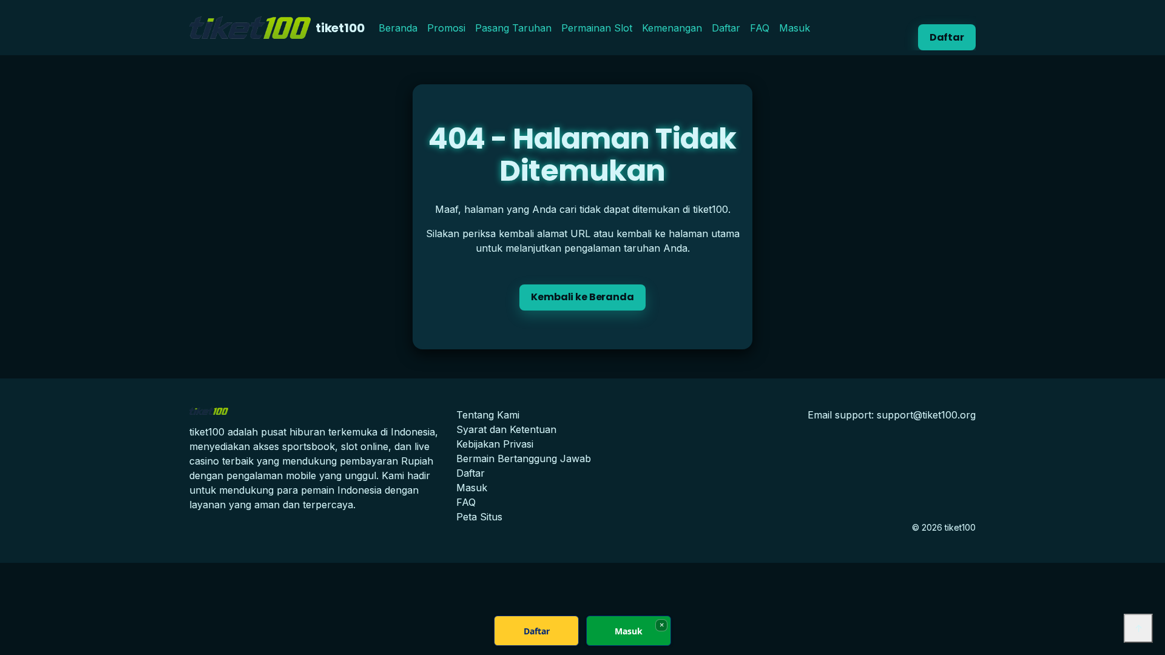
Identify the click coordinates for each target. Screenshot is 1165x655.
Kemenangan (672, 28)
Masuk (794, 28)
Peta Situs (479, 517)
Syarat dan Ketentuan (506, 429)
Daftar (726, 28)
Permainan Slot (596, 28)
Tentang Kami (487, 415)
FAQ (759, 28)
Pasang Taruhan (513, 28)
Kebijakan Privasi (494, 444)
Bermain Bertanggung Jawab (523, 458)
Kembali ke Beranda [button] (582, 297)
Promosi (446, 28)
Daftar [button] (947, 37)
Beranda (398, 28)
